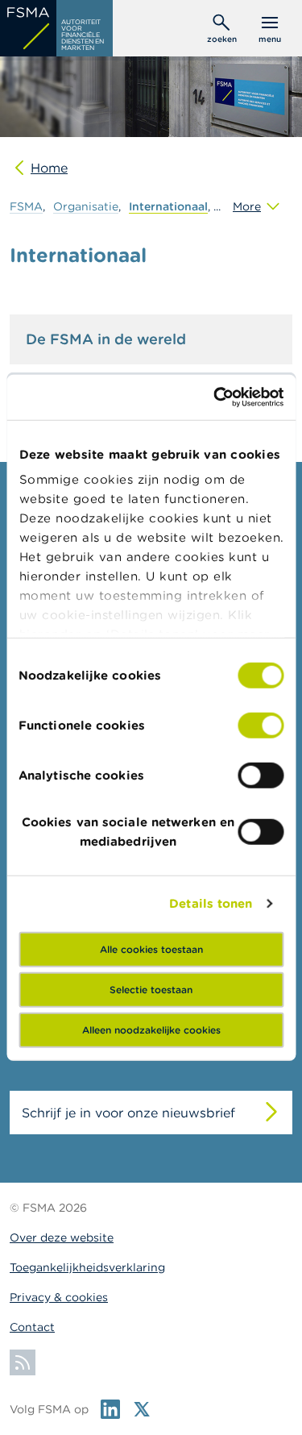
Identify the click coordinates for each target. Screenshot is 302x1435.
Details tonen (210, 903)
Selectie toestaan (151, 989)
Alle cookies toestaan (151, 948)
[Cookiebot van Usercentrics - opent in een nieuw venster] (215, 397)
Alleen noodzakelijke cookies (151, 1029)
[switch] (260, 725)
